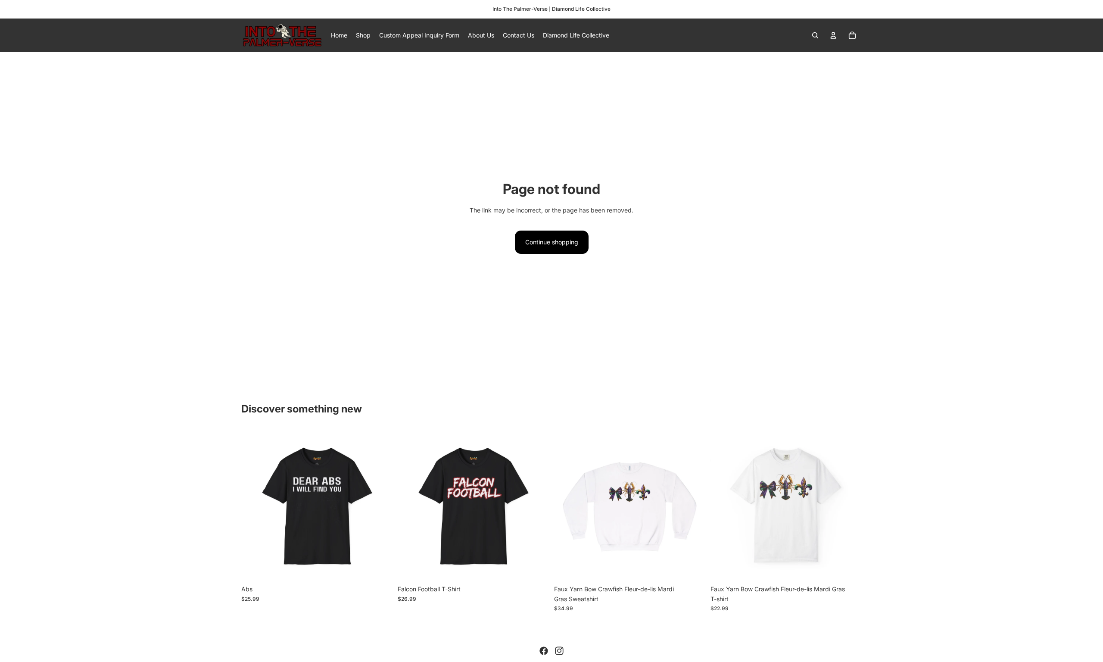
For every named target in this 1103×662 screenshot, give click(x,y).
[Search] (815, 35)
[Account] (833, 35)
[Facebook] (544, 651)
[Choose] (379, 568)
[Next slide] (380, 505)
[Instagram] (559, 651)
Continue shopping (551, 242)
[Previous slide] (254, 505)
